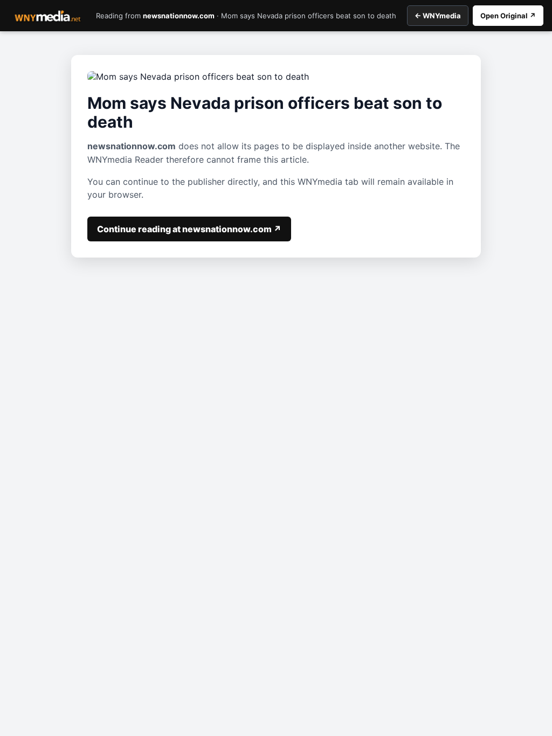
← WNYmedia (438, 15)
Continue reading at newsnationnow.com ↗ (189, 229)
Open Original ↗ (508, 15)
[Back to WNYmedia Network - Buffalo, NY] (47, 15)
